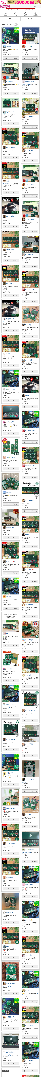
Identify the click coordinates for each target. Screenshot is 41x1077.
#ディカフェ (25, 782)
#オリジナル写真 (7, 986)
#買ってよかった (26, 84)
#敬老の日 (5, 184)
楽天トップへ (36, 6)
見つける (15, 14)
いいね (15, 58)
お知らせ (25, 14)
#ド (27, 994)
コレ (7, 58)
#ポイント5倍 (6, 707)
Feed (5, 14)
